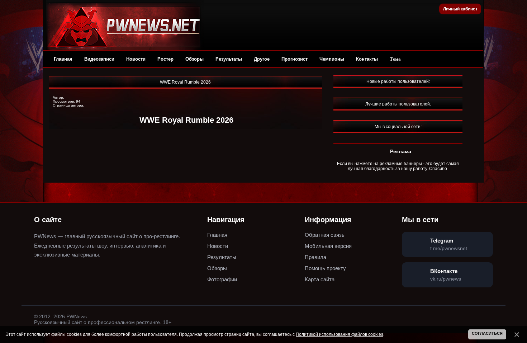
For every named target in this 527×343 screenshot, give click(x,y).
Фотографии (222, 279)
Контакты (367, 59)
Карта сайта (319, 279)
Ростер (165, 59)
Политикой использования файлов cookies (339, 334)
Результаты (228, 59)
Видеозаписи (99, 59)
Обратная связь (325, 235)
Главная (63, 59)
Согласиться (487, 333)
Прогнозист (294, 59)
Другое (262, 59)
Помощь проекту (325, 268)
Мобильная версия (328, 246)
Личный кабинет (460, 8)
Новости (136, 59)
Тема (395, 59)
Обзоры (194, 59)
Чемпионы (331, 59)
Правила (315, 257)
